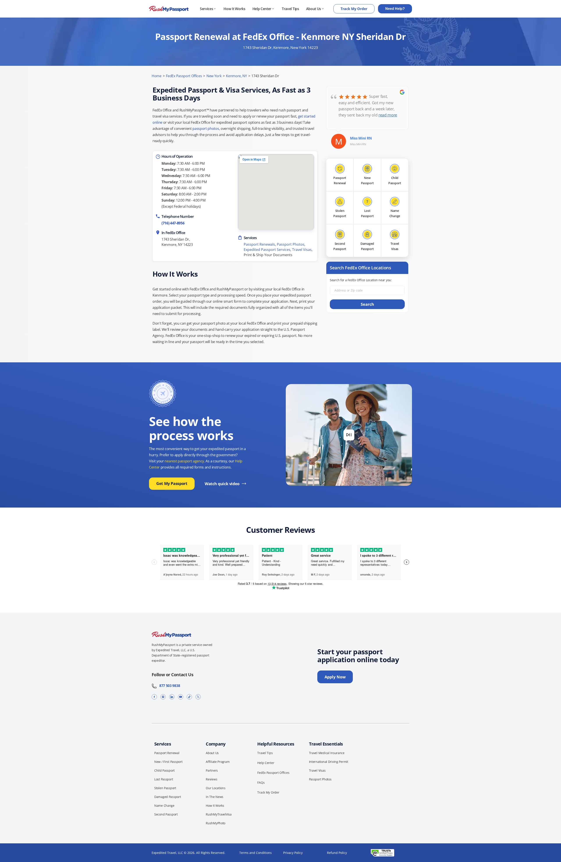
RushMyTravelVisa (219, 814)
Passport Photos (290, 244)
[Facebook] (154, 696)
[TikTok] (189, 696)
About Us (313, 8)
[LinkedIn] (171, 696)
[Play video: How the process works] (348, 434)
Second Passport (166, 814)
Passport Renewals (259, 244)
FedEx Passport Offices (184, 75)
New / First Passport (168, 762)
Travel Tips (290, 8)
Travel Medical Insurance (326, 753)
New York (213, 75)
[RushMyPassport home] (168, 9)
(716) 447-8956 (173, 223)
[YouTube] (180, 696)
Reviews (211, 779)
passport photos (205, 128)
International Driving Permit (328, 762)
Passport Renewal (166, 753)
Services (206, 8)
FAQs (261, 782)
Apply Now (335, 677)
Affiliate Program (217, 762)
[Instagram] (163, 696)
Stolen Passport (165, 788)
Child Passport (164, 770)
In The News (214, 797)
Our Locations (215, 788)
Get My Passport (171, 483)
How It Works (234, 8)
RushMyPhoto (215, 823)
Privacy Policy (293, 853)
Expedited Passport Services (267, 249)
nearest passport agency (184, 461)
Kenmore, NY (236, 75)
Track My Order (354, 8)
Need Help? (395, 9)
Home (157, 75)
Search (367, 304)
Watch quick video (222, 483)
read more (387, 115)
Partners (212, 770)
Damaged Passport (167, 797)
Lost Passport (163, 779)
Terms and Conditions (255, 853)
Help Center (261, 8)
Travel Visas (302, 249)
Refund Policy (337, 853)
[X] (198, 696)
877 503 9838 (168, 685)
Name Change (164, 805)
